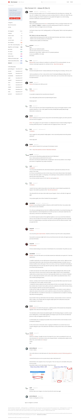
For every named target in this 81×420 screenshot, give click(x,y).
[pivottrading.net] (26, 348)
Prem (30, 89)
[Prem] (26, 89)
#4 (37, 338)
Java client (10, 49)
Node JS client (11, 35)
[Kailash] (26, 12)
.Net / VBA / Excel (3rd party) (14, 44)
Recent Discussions (12, 24)
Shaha (30, 69)
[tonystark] (26, 229)
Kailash (31, 11)
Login (68, 1)
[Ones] (26, 106)
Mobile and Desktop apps (13, 58)
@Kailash (32, 90)
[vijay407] (27, 155)
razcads (31, 333)
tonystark (31, 228)
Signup (71, 1)
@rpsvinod (31, 62)
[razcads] (27, 333)
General (10, 63)
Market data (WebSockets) (13, 60)
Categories (10, 22)
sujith (30, 166)
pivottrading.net (33, 348)
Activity (9, 27)
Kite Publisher (11, 42)
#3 (34, 336)
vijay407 (31, 154)
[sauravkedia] (26, 204)
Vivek (30, 60)
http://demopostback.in (52, 189)
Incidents (10, 33)
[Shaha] (26, 69)
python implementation (41, 233)
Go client (10, 38)
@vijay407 (33, 168)
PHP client (10, 53)
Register (17, 18)
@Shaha (31, 84)
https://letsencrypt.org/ (58, 64)
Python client (10, 56)
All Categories (11, 31)
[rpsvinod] (27, 46)
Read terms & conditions (41, 414)
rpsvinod (31, 45)
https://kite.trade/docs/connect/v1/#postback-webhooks (44, 149)
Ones (30, 105)
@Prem (31, 117)
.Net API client (11, 40)
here (46, 23)
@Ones (30, 122)
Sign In (11, 18)
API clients (10, 51)
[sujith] (26, 166)
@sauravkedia (33, 245)
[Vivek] (26, 61)
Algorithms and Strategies (13, 47)
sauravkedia (32, 203)
